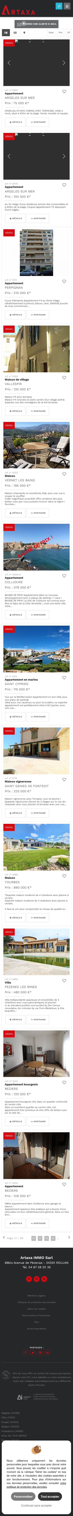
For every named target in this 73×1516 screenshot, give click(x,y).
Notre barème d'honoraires (36, 1315)
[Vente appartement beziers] (36, 1155)
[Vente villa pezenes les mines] (36, 952)
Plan (36, 1322)
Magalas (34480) (10, 1413)
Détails (17, 122)
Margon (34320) (10, 1426)
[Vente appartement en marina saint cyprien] (36, 649)
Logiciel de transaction (44, 1394)
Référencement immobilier (46, 1399)
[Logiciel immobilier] (24, 1396)
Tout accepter (50, 1496)
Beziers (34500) (10, 1440)
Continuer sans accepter (36, 1505)
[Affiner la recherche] (59, 6)
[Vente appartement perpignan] (36, 252)
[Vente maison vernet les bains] (36, 445)
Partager (40, 122)
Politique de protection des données (36, 1302)
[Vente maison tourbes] (36, 847)
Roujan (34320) (10, 1422)
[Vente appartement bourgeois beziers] (36, 1053)
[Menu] (67, 6)
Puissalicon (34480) (12, 1431)
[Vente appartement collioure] (36, 547)
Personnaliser (23, 1496)
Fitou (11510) (8, 1417)
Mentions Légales (36, 1295)
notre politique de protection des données (36, 1485)
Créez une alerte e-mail (41, 24)
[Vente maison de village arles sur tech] (36, 349)
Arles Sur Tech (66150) (14, 1435)
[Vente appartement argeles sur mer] (36, 62)
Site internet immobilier (44, 1397)
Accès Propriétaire (36, 1328)
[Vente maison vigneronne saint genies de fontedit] (36, 750)
